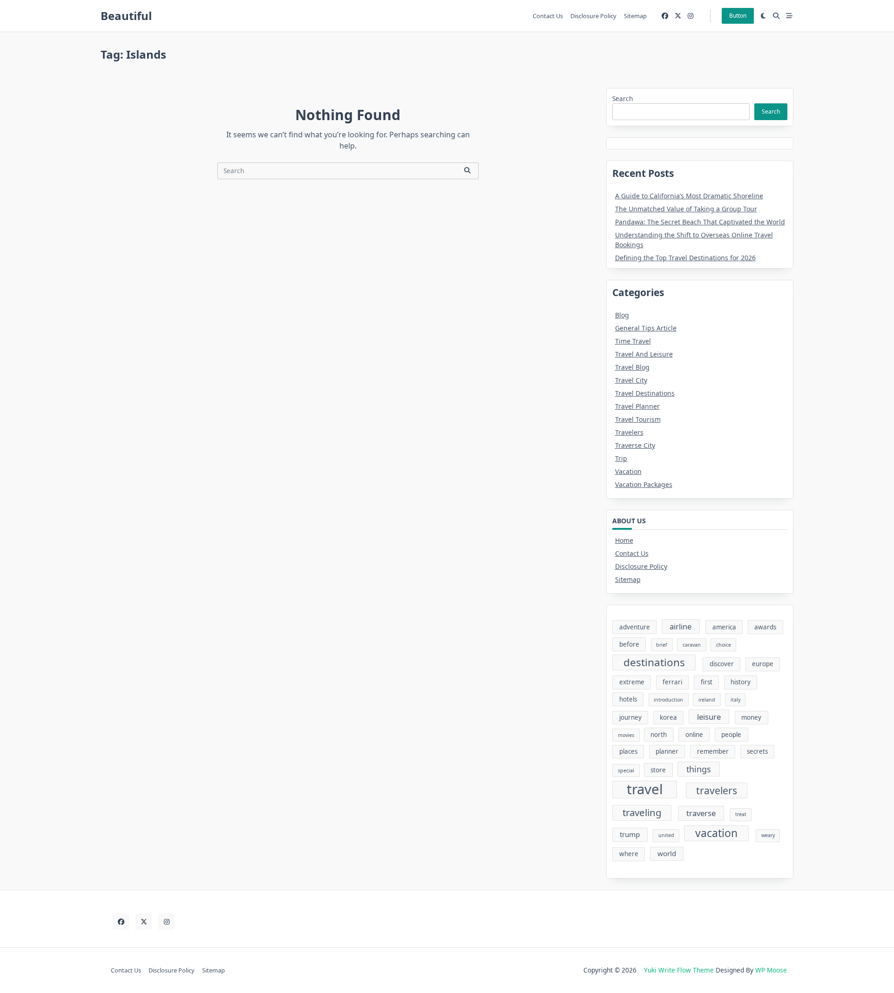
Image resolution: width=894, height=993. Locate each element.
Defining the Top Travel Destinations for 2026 (685, 257)
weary (768, 835)
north (658, 734)
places (628, 751)
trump (630, 834)
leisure (709, 716)
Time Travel (633, 341)
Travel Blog (632, 367)
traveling (642, 812)
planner (667, 751)
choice (723, 645)
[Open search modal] (776, 16)
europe (762, 664)
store (658, 770)
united (666, 835)
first (706, 682)
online (694, 734)
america (724, 627)
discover (722, 664)
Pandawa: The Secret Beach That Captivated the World (700, 221)
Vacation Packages (643, 484)
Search (622, 98)
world (666, 853)
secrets (757, 751)
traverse (701, 813)
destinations (654, 662)
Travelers (629, 432)
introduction (668, 699)
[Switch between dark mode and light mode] (763, 16)
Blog (622, 315)
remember (713, 751)
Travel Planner (637, 406)
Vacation (628, 471)
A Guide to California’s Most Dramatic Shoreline (689, 195)
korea (668, 717)
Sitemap (635, 16)
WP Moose (771, 970)
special (626, 770)
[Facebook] (665, 16)
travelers (716, 790)
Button (737, 16)
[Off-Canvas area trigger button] (789, 16)
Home (624, 540)
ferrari (672, 682)
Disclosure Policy (593, 16)
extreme (631, 682)
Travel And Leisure (644, 354)
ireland (706, 699)
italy (735, 699)
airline (680, 626)
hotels (628, 699)
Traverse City (635, 445)
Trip (621, 458)
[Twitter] (678, 16)
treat (740, 814)
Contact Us (548, 16)
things (698, 769)
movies (626, 735)
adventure (634, 627)
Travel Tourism (638, 419)
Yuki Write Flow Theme (679, 970)
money (751, 717)
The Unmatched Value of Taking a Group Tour (686, 208)
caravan (692, 645)
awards (765, 627)
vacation (716, 833)
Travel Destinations (645, 393)
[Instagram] (690, 16)
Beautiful (126, 15)
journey (630, 717)
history (741, 682)
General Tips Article (646, 328)
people (731, 734)
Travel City (631, 380)
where (628, 854)
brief (661, 645)
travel (645, 789)
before (629, 644)
